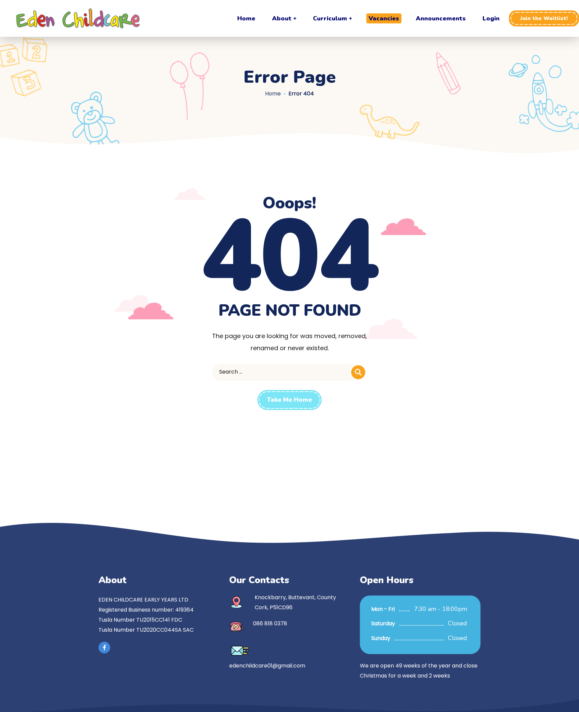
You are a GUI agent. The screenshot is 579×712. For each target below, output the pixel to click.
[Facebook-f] (104, 647)
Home (273, 93)
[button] (544, 18)
